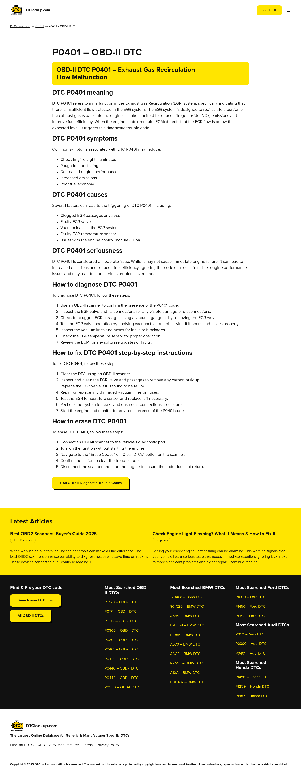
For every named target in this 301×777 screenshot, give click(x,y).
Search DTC (269, 10)
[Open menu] (288, 10)
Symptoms (161, 540)
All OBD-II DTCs (31, 616)
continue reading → (76, 562)
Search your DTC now (35, 600)
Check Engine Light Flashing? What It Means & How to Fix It (214, 534)
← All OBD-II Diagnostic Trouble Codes (91, 483)
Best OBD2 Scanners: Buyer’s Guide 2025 (53, 534)
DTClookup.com (37, 10)
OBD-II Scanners (22, 540)
